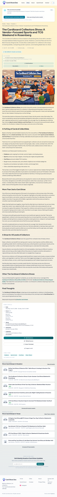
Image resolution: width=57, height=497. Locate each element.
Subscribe (40, 464)
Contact (47, 2)
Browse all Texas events (28, 447)
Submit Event (39, 2)
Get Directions (29, 63)
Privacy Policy (41, 482)
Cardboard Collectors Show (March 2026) (14, 279)
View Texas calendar (49, 414)
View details (15, 66)
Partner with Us (51, 479)
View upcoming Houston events (35, 17)
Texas (8, 23)
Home (23, 2)
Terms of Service (50, 482)
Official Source (29, 341)
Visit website (8, 334)
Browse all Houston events (28, 408)
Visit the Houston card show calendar (14, 17)
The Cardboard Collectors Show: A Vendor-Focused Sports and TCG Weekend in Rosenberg (25, 25)
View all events (51, 364)
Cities (27, 2)
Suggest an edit (29, 348)
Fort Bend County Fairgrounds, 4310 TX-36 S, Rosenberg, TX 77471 (19, 325)
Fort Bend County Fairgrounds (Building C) (16, 324)
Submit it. (53, 493)
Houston (13, 23)
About (33, 2)
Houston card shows (22, 299)
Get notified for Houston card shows (13, 51)
